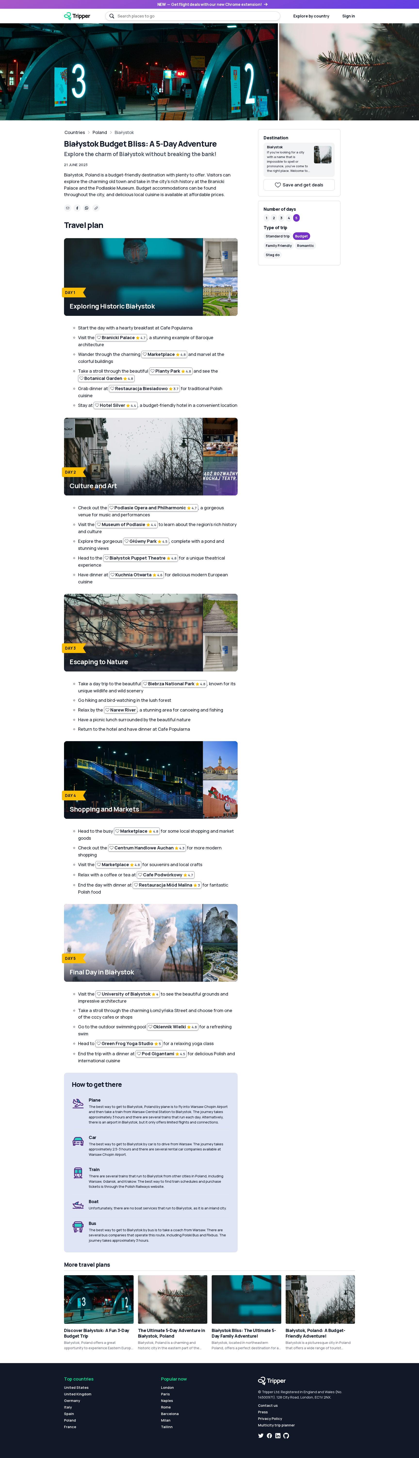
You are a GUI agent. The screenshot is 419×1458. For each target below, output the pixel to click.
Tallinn (167, 1426)
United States (76, 1387)
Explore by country (311, 16)
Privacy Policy (270, 1418)
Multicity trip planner (276, 1425)
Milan (165, 1420)
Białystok (124, 132)
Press (263, 1412)
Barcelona (170, 1413)
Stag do (273, 254)
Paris (165, 1394)
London (167, 1387)
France (70, 1426)
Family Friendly (279, 245)
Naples (167, 1400)
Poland (100, 132)
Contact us (268, 1405)
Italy (68, 1407)
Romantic (305, 245)
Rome (166, 1407)
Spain (69, 1413)
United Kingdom (77, 1394)
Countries (74, 132)
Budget (301, 236)
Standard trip (278, 236)
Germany (72, 1400)
